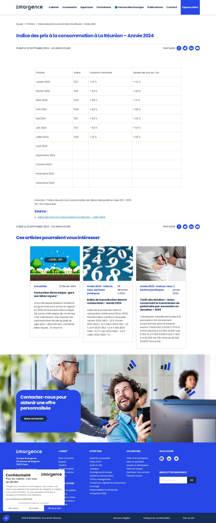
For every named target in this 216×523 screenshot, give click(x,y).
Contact (171, 7)
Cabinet (54, 7)
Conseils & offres (66, 497)
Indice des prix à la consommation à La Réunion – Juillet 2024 (71, 217)
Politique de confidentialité (156, 518)
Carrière (62, 465)
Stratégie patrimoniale (101, 472)
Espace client (190, 7)
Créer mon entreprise (137, 458)
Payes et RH (95, 461)
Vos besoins (69, 7)
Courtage (94, 486)
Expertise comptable (100, 458)
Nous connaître (66, 458)
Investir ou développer (137, 465)
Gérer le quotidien (135, 461)
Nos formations (66, 472)
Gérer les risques (134, 468)
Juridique (94, 468)
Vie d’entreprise (66, 468)
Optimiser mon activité (138, 472)
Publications (155, 7)
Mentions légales (121, 518)
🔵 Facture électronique (129, 7)
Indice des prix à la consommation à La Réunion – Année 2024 (67, 24)
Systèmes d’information (102, 475)
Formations (104, 7)
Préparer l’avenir (134, 475)
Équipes (62, 461)
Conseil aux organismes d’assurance (108, 482)
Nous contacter (33, 418)
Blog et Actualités (67, 490)
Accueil (19, 24)
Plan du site (188, 518)
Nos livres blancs (66, 500)
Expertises (87, 7)
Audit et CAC (96, 465)
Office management (100, 479)
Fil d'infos (31, 24)
